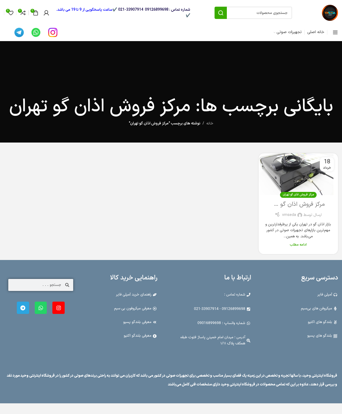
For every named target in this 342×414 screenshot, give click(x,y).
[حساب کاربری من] (46, 12)
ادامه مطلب (298, 244)
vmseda (289, 215)
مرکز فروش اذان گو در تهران (292, 204)
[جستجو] (221, 13)
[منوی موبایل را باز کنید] (335, 32)
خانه (209, 123)
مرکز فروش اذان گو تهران (298, 194)
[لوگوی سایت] (330, 12)
